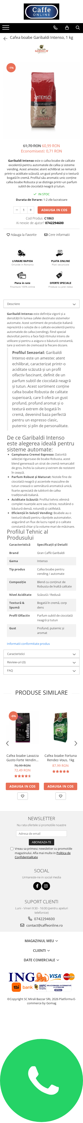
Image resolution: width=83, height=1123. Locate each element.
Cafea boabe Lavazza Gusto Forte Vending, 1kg (22, 757)
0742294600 (44, 918)
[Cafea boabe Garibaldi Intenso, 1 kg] (41, 100)
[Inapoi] (3, 39)
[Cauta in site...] (78, 27)
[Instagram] (46, 886)
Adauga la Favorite (23, 234)
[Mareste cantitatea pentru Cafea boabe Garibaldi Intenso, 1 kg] (30, 210)
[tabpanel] (41, 100)
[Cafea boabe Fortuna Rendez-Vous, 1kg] (60, 727)
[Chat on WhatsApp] (41, 1121)
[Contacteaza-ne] (55, 27)
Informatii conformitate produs (28, 644)
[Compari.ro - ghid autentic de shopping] (41, 1021)
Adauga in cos (54, 210)
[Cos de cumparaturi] (67, 27)
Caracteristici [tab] (16, 654)
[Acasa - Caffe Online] (41, 11)
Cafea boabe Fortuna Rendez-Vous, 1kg (60, 757)
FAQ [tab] (10, 670)
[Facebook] (37, 886)
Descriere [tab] (13, 304)
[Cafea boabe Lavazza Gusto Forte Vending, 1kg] (22, 727)
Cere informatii (58, 234)
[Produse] (6, 28)
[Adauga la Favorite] (22, 796)
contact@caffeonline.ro (44, 925)
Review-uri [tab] (16, 662)
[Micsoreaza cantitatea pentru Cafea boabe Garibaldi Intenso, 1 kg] (16, 210)
